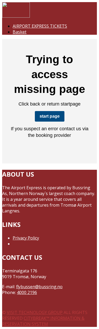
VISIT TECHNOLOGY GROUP (35, 312)
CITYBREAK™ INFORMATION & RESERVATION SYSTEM (43, 321)
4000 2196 (27, 292)
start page (50, 116)
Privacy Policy (26, 238)
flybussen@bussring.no (39, 287)
